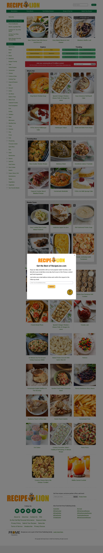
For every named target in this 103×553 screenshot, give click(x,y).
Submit (51, 286)
